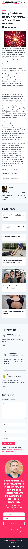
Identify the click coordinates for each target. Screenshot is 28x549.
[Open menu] (21, 3)
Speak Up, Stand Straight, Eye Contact (7, 196)
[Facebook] (5, 546)
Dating (4, 10)
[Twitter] (10, 546)
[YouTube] (14, 546)
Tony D (11, 187)
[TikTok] (18, 546)
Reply (4, 345)
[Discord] (22, 546)
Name (5, 424)
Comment (6, 404)
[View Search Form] (25, 3)
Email (5, 431)
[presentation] (14, 250)
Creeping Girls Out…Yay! (12, 237)
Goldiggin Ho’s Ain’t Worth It (13, 227)
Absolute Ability (13, 540)
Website (5, 438)
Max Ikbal (10, 375)
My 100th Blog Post (22, 195)
